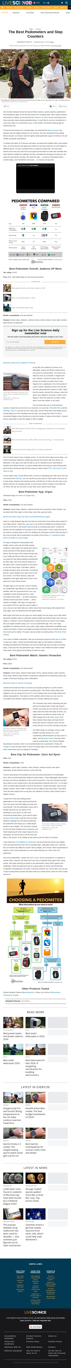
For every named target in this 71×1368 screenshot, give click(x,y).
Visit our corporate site (41, 1320)
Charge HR (7, 747)
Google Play (29, 495)
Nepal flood (16, 12)
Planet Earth (46, 8)
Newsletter (64, 106)
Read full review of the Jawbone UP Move (19, 363)
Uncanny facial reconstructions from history (35, 1301)
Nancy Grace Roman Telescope (50, 12)
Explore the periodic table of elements (35, 1295)
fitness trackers (53, 130)
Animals (9, 8)
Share (7, 106)
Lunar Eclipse (30, 12)
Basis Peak (48, 738)
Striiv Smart (34, 858)
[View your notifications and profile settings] (62, 3)
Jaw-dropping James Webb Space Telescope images (35, 1279)
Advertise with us (12, 1347)
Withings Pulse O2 (10, 411)
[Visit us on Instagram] (25, 3)
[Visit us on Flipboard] (31, 3)
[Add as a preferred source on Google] (35, 1327)
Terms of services (28, 347)
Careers (52, 1347)
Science (36, 8)
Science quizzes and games (51, 1277)
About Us (52, 1336)
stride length (14, 818)
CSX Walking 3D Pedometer (25, 842)
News (52, 42)
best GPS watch (32, 693)
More (63, 8)
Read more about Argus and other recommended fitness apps (26, 517)
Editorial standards (13, 1351)
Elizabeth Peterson (25, 42)
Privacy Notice (58, 347)
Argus (30, 123)
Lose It (28, 624)
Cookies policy (55, 1341)
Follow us (54, 106)
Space (56, 8)
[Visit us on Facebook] (19, 3)
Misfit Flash (57, 408)
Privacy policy (32, 1341)
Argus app (29, 524)
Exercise (38, 29)
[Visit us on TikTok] (34, 3)
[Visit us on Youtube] (28, 3)
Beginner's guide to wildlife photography (51, 1284)
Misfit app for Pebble (58, 639)
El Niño (68, 12)
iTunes (20, 495)
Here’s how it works (56, 45)
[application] (35, 178)
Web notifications (34, 1347)
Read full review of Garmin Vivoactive (17, 683)
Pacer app (32, 591)
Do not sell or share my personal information (57, 1353)
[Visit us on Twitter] (22, 3)
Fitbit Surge (54, 717)
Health (28, 8)
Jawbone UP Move (41, 117)
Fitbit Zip (18, 478)
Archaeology (19, 8)
